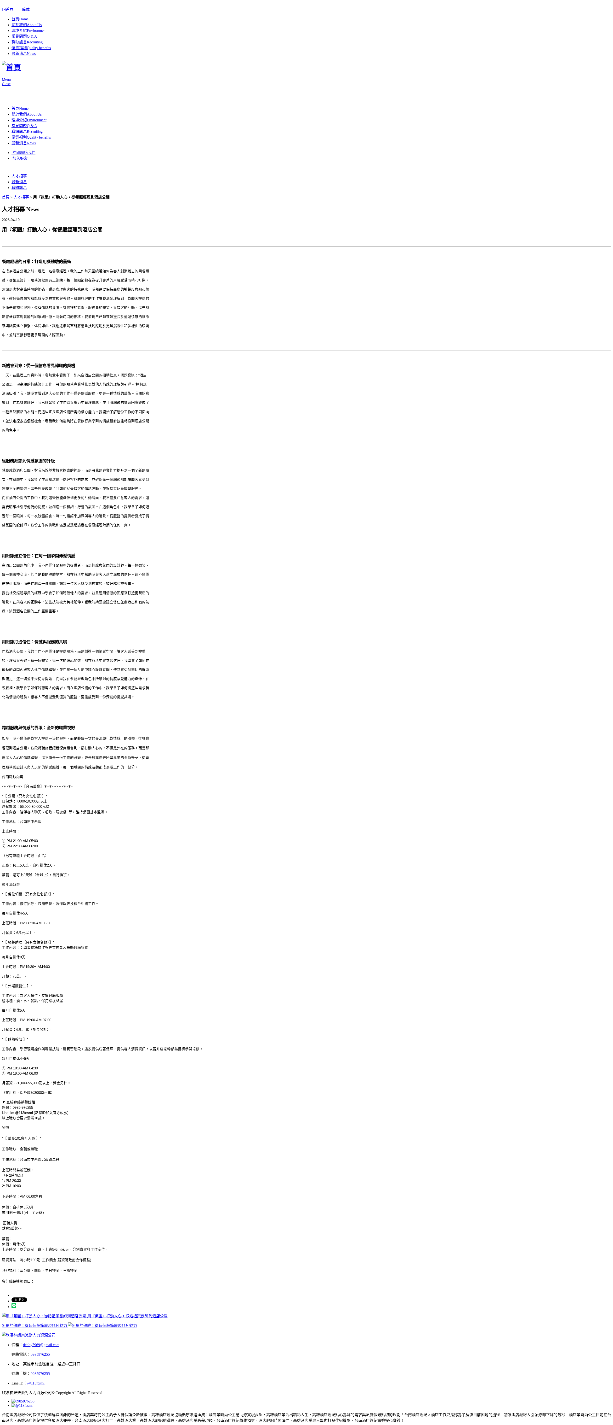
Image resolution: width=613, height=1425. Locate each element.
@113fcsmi (36, 1383)
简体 (26, 9)
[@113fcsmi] (22, 1405)
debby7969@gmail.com (41, 1345)
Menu (6, 79)
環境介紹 (28, 31)
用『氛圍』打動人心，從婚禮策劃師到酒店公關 (127, 1316)
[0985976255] (22, 1401)
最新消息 (23, 54)
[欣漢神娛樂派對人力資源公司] (29, 1335)
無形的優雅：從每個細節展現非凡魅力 (35, 1326)
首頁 (19, 19)
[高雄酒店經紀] (11, 67)
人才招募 (19, 176)
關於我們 (26, 25)
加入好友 (19, 158)
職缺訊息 (27, 42)
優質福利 (31, 48)
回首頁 (11, 9)
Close (6, 84)
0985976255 (40, 1354)
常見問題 (24, 36)
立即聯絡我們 (23, 153)
